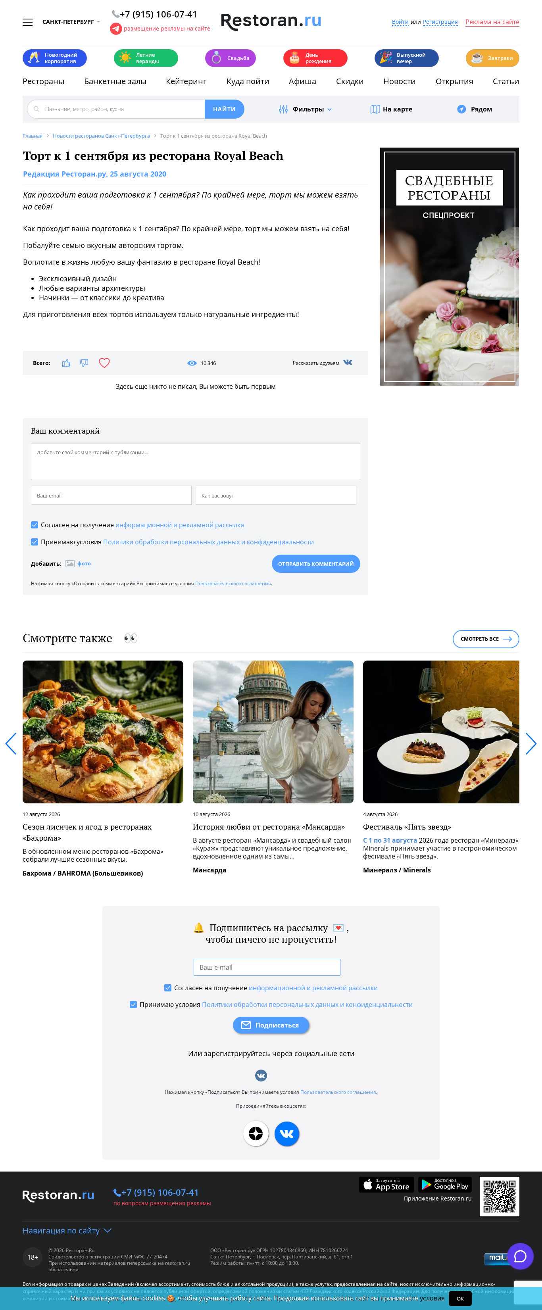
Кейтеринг (186, 81)
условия (432, 1298)
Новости (399, 81)
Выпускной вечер (402, 58)
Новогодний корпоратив (52, 58)
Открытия (454, 81)
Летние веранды (138, 58)
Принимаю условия (177, 542)
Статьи (506, 81)
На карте (397, 109)
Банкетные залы (115, 81)
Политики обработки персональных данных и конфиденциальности (208, 542)
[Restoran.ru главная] (271, 22)
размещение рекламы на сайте (167, 28)
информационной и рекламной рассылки (179, 525)
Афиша (302, 81)
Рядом (481, 109)
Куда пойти (248, 81)
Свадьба (229, 57)
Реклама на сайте (492, 22)
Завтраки (491, 57)
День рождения (309, 58)
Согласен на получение (142, 525)
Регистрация (440, 22)
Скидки (350, 81)
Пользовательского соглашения (233, 583)
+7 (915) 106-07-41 (160, 1192)
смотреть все (480, 638)
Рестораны (43, 81)
